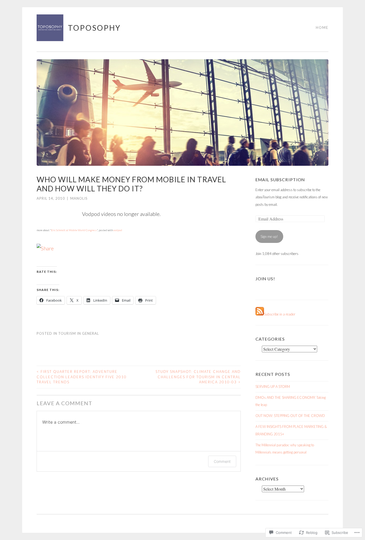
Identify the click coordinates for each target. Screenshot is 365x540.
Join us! (265, 278)
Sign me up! (269, 236)
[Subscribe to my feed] (259, 314)
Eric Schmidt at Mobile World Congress (74, 230)
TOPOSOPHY (94, 27)
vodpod (117, 230)
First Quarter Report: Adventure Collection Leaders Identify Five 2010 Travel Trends (82, 376)
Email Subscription (280, 179)
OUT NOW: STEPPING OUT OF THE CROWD (290, 415)
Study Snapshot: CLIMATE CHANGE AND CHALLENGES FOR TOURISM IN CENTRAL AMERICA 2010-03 (198, 376)
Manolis (79, 198)
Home (322, 27)
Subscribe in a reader (279, 314)
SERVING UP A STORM (272, 386)
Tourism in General (78, 333)
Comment (222, 461)
